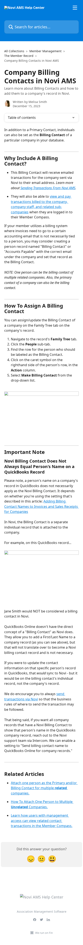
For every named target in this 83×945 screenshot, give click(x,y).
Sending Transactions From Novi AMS (47, 188)
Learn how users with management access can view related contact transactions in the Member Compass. (41, 820)
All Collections (14, 51)
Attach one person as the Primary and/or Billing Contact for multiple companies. (44, 788)
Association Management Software (41, 911)
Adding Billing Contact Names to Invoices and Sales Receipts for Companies (41, 506)
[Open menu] (75, 7)
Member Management (45, 51)
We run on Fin (44, 933)
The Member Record (18, 56)
